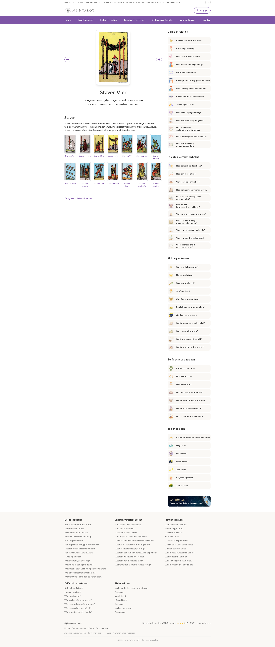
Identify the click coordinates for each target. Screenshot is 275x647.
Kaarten (206, 19)
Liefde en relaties (73, 519)
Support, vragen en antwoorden (121, 633)
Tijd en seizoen (122, 583)
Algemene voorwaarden (75, 633)
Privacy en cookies (96, 633)
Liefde (91, 628)
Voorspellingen (187, 19)
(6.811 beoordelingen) (201, 623)
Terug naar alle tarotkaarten (78, 198)
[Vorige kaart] (67, 59)
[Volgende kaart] (159, 59)
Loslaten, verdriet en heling (128, 519)
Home (67, 19)
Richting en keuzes (174, 519)
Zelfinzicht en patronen (76, 583)
